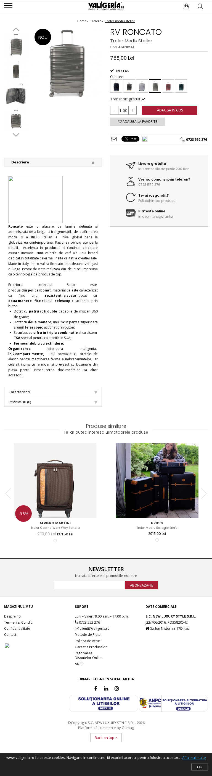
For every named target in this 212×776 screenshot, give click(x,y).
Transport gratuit (126, 98)
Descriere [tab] (20, 162)
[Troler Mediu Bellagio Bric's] (157, 480)
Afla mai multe (194, 757)
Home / (83, 21)
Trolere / (97, 21)
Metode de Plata (87, 634)
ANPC (79, 664)
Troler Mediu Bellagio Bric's (156, 528)
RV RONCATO (136, 32)
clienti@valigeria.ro (94, 628)
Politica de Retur (87, 641)
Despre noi (13, 616)
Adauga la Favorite (139, 121)
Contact (10, 634)
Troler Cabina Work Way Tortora (55, 528)
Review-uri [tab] (20, 401)
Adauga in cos (170, 110)
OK (199, 766)
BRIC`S (157, 523)
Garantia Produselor (91, 647)
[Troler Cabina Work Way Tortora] (55, 480)
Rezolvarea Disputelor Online (88, 655)
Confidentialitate (17, 628)
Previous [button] (15, 30)
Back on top (105, 737)
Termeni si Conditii (18, 622)
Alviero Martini (55, 523)
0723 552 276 (89, 622)
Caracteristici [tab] (19, 391)
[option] (16, 45)
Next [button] (15, 134)
